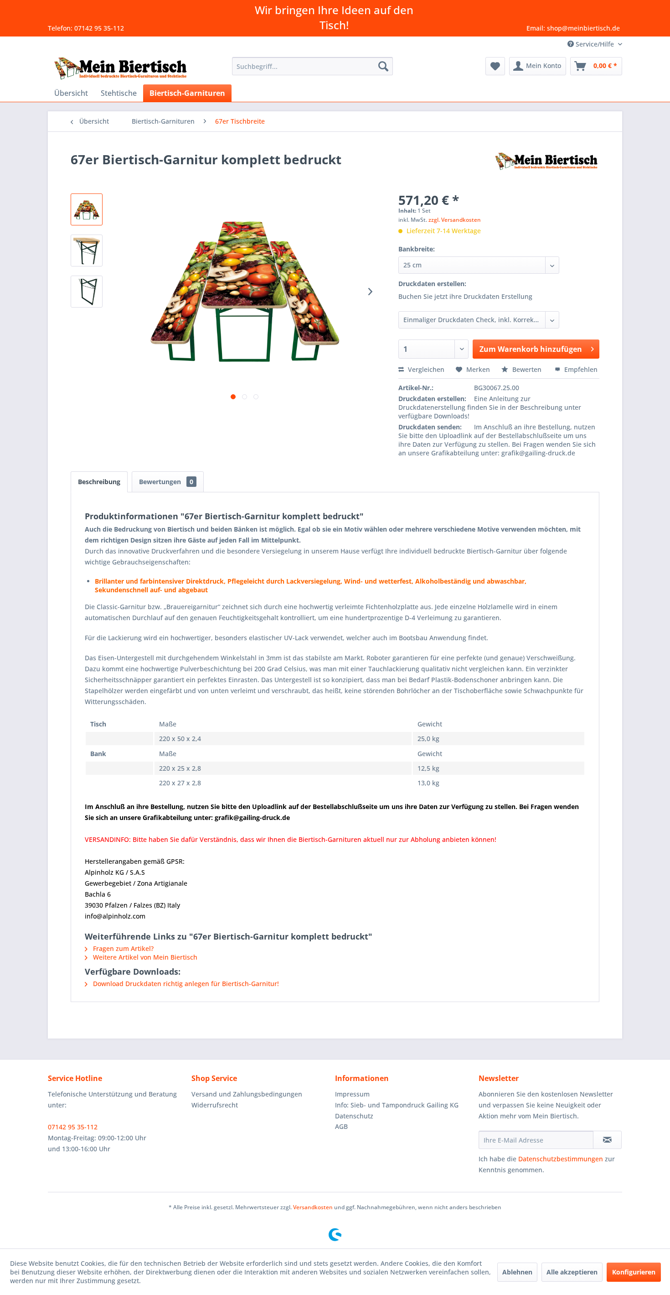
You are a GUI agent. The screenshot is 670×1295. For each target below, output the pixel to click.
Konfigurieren (633, 1272)
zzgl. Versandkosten (454, 220)
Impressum (352, 1094)
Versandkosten (313, 1207)
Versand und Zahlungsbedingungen (246, 1094)
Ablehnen (517, 1272)
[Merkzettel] (495, 66)
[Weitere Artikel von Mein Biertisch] (546, 168)
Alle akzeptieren (572, 1272)
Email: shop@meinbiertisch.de (573, 28)
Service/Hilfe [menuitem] (595, 44)
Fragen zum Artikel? (122, 948)
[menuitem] (312, 66)
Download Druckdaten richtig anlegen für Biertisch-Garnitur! (185, 983)
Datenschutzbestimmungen (560, 1158)
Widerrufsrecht (214, 1105)
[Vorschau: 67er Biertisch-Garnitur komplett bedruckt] (87, 209)
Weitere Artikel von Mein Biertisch (144, 957)
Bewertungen (166, 481)
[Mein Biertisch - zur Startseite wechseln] (120, 68)
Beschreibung (99, 481)
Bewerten (526, 369)
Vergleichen (425, 369)
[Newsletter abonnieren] (607, 1140)
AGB (341, 1126)
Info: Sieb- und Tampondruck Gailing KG (397, 1105)
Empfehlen (580, 369)
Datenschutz (354, 1116)
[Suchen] (383, 66)
